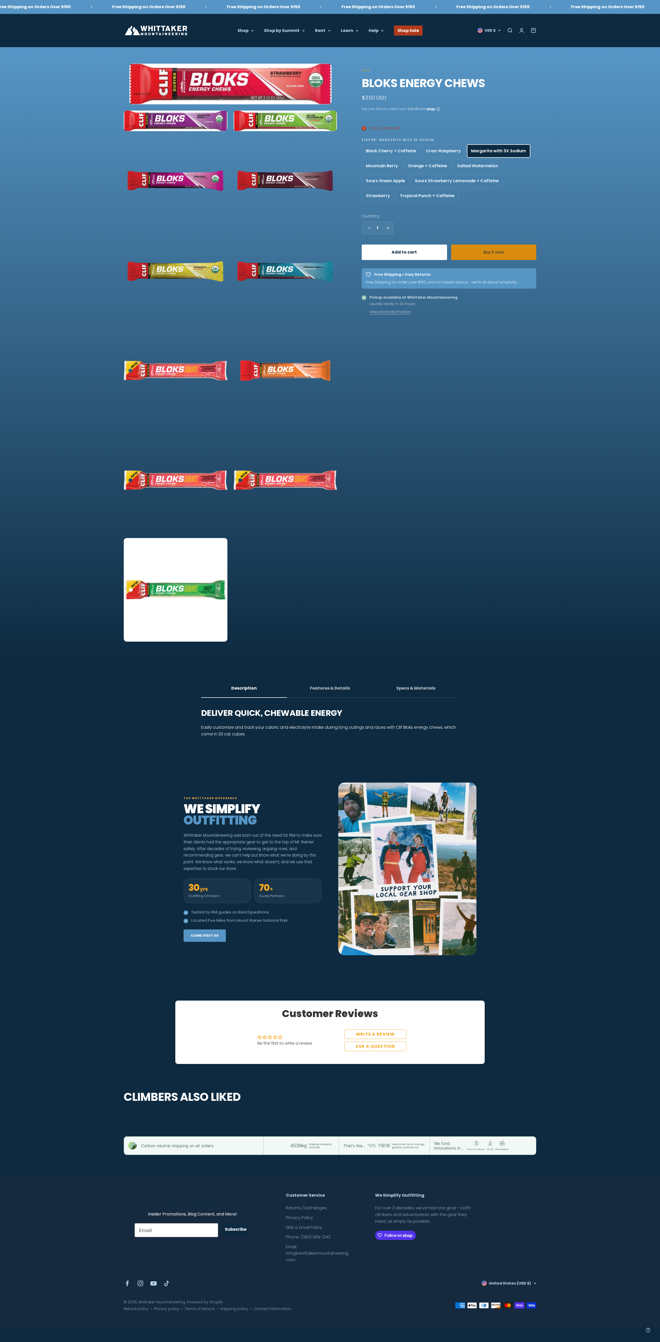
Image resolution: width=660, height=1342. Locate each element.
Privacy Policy (299, 1218)
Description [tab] (244, 688)
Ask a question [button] (375, 1046)
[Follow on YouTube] (153, 1283)
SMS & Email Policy (304, 1227)
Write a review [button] (375, 1034)
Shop (243, 30)
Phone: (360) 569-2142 (308, 1237)
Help (373, 30)
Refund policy (136, 1308)
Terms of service (200, 1308)
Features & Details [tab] (330, 688)
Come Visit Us (205, 935)
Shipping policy (234, 1308)
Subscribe (235, 1229)
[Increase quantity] (387, 228)
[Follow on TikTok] (166, 1283)
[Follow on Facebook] (127, 1283)
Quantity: (371, 216)
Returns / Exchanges (306, 1208)
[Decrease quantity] (368, 228)
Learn (347, 30)
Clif (366, 70)
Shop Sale (408, 30)
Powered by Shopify (205, 1302)
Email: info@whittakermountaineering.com (317, 1253)
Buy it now (493, 252)
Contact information (272, 1308)
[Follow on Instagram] (140, 1283)
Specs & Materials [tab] (415, 688)
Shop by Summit (282, 30)
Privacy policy (166, 1308)
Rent (320, 30)
